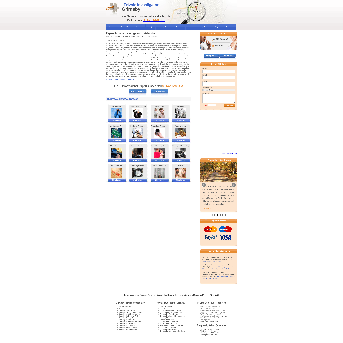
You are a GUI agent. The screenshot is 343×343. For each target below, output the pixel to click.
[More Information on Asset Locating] (180, 133)
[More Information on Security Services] (137, 153)
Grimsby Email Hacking (168, 323)
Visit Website (207, 208)
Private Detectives (166, 306)
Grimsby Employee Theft (169, 321)
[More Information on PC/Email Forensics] (137, 133)
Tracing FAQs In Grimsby (209, 335)
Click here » (116, 121)
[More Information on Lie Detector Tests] (116, 133)
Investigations (164, 27)
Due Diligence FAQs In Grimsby (211, 333)
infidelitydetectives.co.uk (218, 312)
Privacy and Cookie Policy (157, 295)
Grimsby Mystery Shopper (169, 327)
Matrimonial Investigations (198, 27)
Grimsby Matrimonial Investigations (172, 316)
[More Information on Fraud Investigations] (159, 153)
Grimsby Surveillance (167, 320)
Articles (205, 295)
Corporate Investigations (223, 27)
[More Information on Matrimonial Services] (159, 113)
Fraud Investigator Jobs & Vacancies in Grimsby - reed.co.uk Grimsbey (218, 268)
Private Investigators (131, 295)
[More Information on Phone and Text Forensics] (159, 133)
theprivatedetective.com (209, 321)
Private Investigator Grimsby (170, 303)
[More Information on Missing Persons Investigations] (137, 173)
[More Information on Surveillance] (116, 113)
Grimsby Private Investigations (130, 321)
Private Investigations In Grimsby (172, 325)
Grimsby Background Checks (170, 310)
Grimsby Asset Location (127, 310)
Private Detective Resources (211, 303)
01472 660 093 (220, 39)
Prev (204, 185)
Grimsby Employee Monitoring (171, 312)
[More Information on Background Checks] (137, 113)
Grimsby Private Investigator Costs (172, 331)
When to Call (207, 88)
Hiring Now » (212, 55)
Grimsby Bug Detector (127, 325)
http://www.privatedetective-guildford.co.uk (121, 80)
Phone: (205, 81)
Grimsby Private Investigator (130, 303)
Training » (227, 55)
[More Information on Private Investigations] (180, 173)
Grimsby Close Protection (128, 329)
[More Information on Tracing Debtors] (116, 173)
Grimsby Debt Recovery (168, 329)
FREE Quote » (137, 91)
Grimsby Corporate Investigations (131, 312)
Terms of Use (173, 295)
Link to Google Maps (229, 154)
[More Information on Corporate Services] (180, 113)
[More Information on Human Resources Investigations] (159, 173)
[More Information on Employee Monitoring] (180, 153)
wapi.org (224, 316)
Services (179, 27)
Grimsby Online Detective (128, 327)
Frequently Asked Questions (211, 325)
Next (234, 185)
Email (204, 75)
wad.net (212, 308)
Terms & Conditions (186, 295)
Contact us (198, 295)
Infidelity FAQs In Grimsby (209, 329)
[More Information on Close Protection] (116, 153)
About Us (138, 27)
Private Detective (125, 306)
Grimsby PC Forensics (127, 320)
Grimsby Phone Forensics (169, 318)
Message (205, 93)
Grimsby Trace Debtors (127, 323)
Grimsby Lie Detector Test (128, 316)
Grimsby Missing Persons (128, 318)
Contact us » (159, 91)
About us (143, 295)
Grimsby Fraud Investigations (129, 314)
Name (204, 69)
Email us (219, 45)
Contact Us (124, 27)
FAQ (150, 27)
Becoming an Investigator (211, 261)
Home (111, 27)
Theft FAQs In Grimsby (208, 331)
